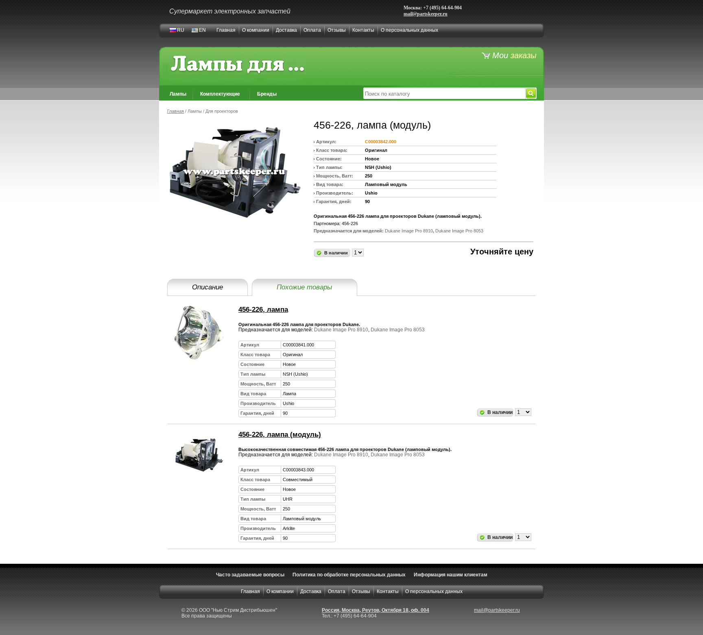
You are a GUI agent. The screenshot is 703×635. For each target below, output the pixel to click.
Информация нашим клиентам (450, 575)
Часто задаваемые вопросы (250, 575)
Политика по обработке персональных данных (349, 575)
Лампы (178, 94)
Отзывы (336, 30)
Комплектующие (220, 94)
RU (180, 30)
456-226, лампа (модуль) (279, 434)
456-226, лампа (263, 309)
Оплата (312, 30)
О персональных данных (409, 30)
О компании (255, 30)
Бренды (267, 94)
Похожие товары (304, 287)
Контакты (363, 30)
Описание (207, 287)
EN (202, 30)
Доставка (286, 30)
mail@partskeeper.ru (426, 14)
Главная (226, 30)
